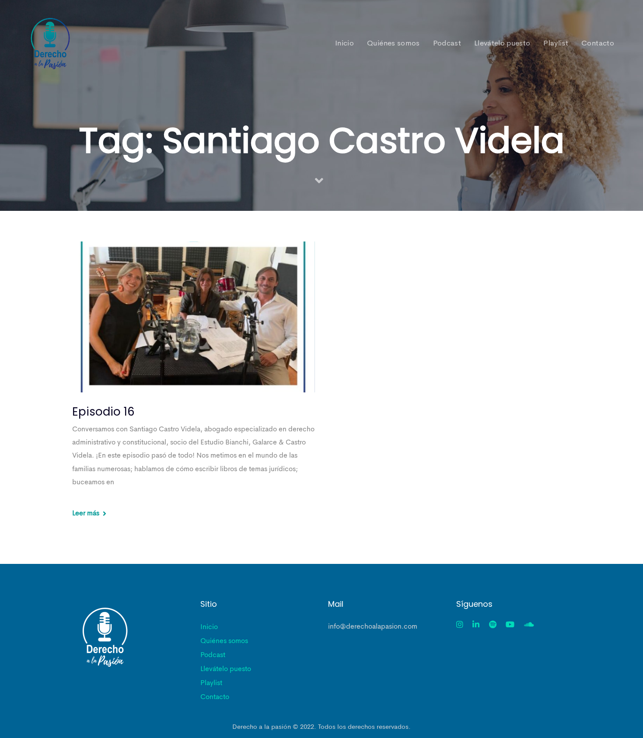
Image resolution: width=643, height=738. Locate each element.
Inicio (209, 627)
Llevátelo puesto (225, 669)
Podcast (212, 655)
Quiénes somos (224, 641)
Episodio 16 (103, 412)
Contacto (214, 697)
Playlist (211, 683)
